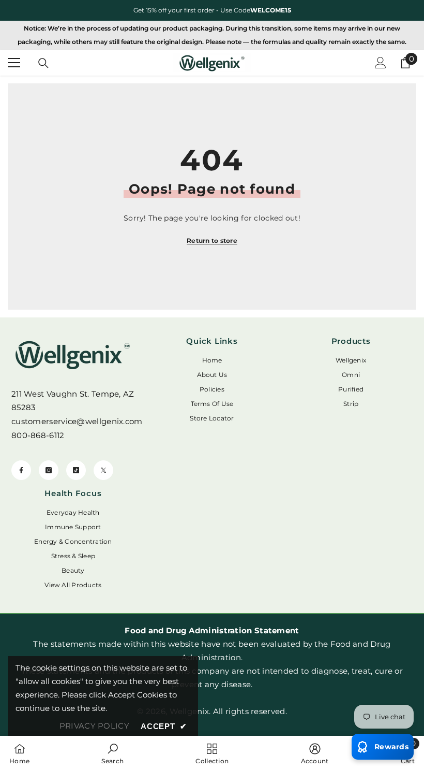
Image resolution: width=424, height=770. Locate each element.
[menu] (14, 62)
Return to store (212, 240)
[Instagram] (48, 470)
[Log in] (380, 62)
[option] (212, 10)
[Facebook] (21, 470)
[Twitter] (103, 470)
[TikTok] (76, 470)
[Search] (43, 63)
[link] (112, 753)
